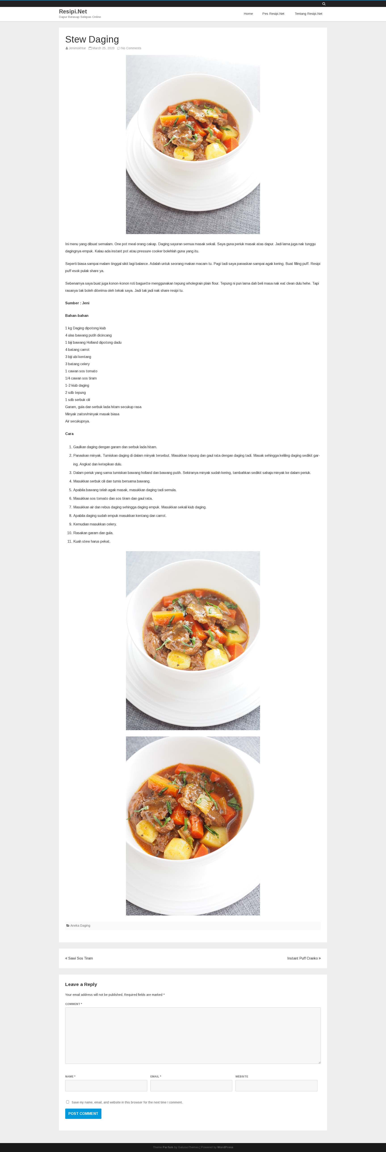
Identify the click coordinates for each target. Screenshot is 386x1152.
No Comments (131, 48)
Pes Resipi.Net (273, 13)
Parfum (168, 1147)
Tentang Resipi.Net (308, 13)
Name (70, 1076)
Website (241, 1076)
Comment (73, 1004)
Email (155, 1076)
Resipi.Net (73, 11)
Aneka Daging (80, 925)
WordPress (225, 1147)
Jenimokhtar (77, 48)
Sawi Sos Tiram (80, 958)
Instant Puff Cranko (303, 958)
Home (248, 13)
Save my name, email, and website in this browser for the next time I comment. (127, 1102)
